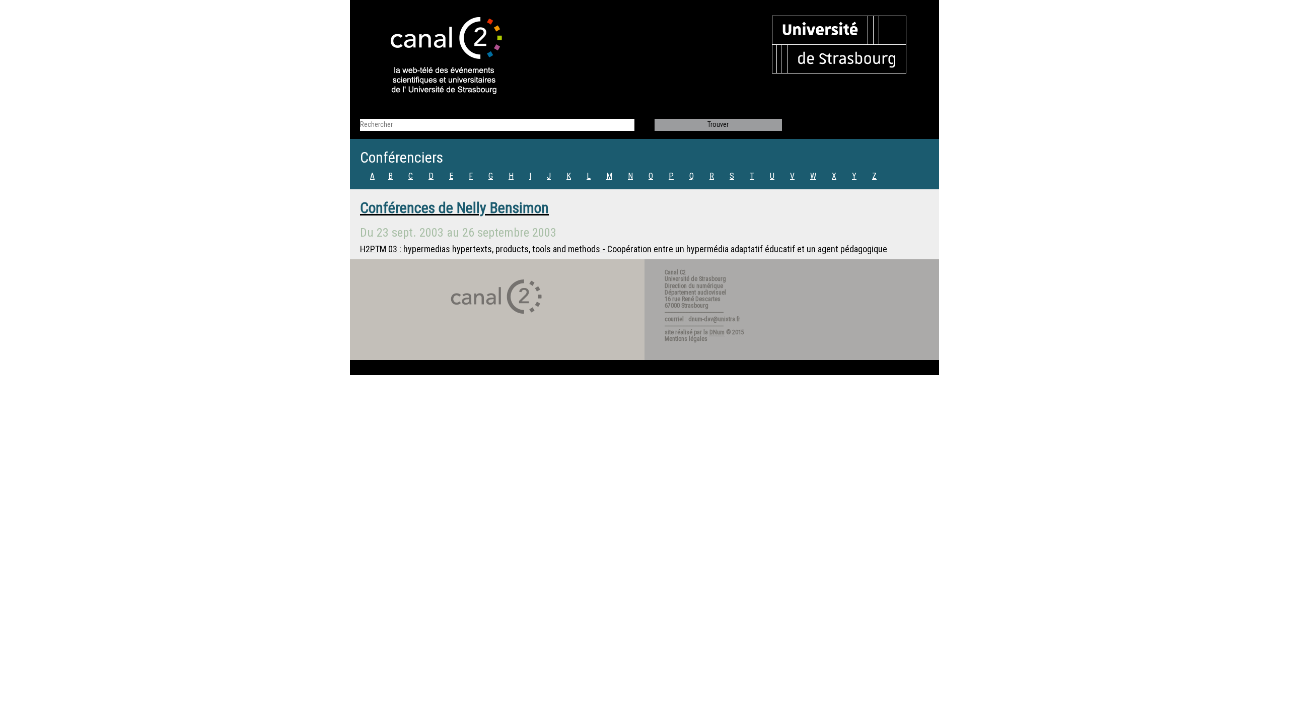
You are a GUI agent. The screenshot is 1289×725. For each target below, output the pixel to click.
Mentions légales (686, 338)
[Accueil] (437, 56)
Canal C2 (675, 272)
